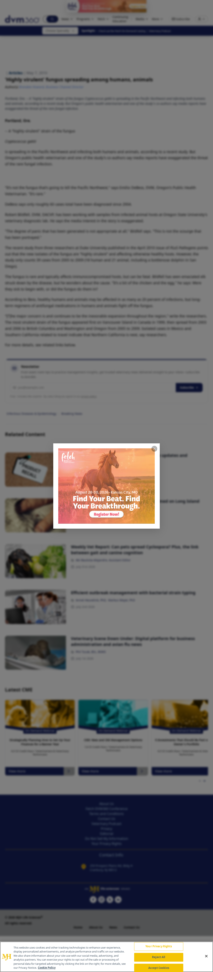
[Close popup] (154, 449)
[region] (106, 957)
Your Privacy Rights (158, 946)
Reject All (158, 957)
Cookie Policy (47, 968)
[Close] (206, 956)
